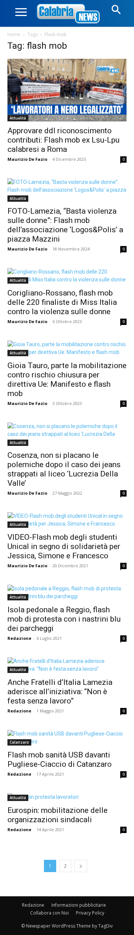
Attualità (18, 118)
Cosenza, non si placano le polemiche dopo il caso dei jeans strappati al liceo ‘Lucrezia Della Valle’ (64, 469)
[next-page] (80, 866)
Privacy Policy (90, 913)
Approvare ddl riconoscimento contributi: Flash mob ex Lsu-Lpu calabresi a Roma (63, 140)
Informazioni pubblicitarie (78, 905)
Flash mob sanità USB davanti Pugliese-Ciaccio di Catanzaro (59, 759)
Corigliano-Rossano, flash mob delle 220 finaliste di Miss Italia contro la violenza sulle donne (62, 302)
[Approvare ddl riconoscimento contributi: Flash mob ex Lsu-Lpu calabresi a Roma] (67, 90)
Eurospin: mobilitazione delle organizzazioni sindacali (57, 815)
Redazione (19, 638)
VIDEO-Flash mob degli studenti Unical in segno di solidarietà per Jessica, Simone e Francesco (63, 546)
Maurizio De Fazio (27, 159)
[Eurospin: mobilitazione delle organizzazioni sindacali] (67, 797)
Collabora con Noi (49, 913)
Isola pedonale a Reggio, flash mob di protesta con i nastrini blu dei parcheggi (64, 619)
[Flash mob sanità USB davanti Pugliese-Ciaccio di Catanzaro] (67, 738)
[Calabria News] (69, 14)
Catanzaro (19, 742)
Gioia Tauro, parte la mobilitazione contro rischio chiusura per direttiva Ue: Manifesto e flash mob (67, 379)
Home (13, 34)
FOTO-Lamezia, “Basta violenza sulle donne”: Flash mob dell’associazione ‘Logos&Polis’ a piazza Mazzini (65, 225)
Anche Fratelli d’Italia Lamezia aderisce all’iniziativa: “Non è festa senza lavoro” (59, 691)
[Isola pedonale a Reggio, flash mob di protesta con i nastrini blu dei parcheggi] (67, 592)
